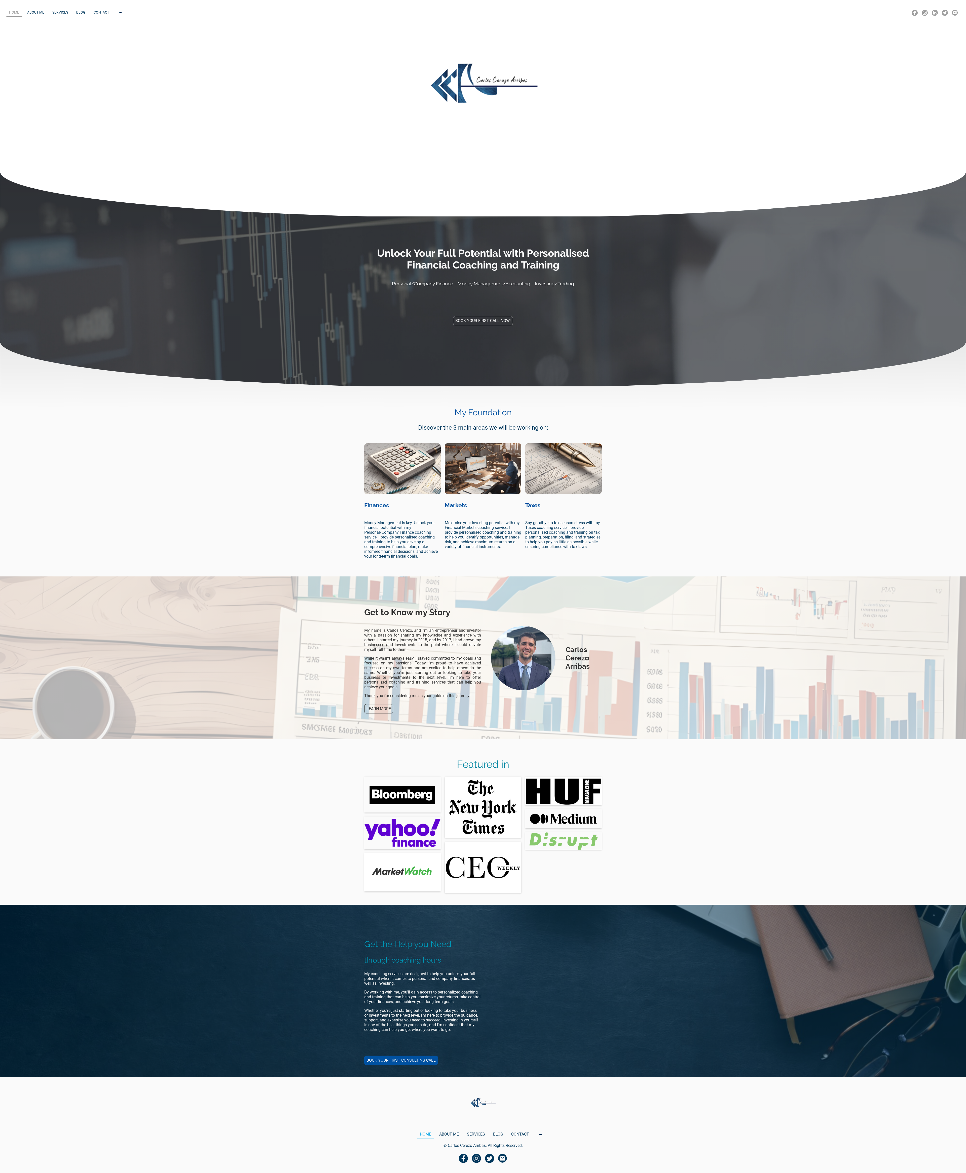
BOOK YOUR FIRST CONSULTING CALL (401, 1060)
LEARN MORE (379, 708)
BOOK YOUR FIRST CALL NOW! (483, 320)
